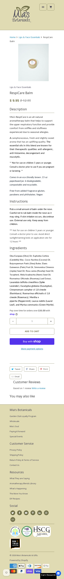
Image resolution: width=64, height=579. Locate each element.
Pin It (45, 369)
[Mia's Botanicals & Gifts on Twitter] (12, 512)
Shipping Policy (16, 455)
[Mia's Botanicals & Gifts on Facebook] (19, 512)
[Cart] (50, 7)
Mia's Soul (14, 426)
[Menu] (43, 7)
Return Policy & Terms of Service (24, 460)
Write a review (38, 388)
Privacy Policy (16, 450)
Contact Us (14, 465)
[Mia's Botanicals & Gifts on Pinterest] (33, 512)
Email (17, 376)
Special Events (16, 436)
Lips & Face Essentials (20, 87)
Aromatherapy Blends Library (23, 483)
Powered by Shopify (19, 560)
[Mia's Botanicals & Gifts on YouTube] (26, 512)
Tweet (17, 369)
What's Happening (18, 488)
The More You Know (19, 493)
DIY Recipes (15, 498)
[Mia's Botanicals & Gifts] (21, 16)
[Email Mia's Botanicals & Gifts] (12, 519)
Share (32, 369)
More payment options (32, 348)
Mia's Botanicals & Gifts (27, 555)
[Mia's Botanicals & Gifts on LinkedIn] (39, 512)
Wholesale (14, 421)
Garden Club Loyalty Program (23, 416)
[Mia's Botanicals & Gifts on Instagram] (46, 512)
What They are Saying (19, 478)
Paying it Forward (17, 431)
